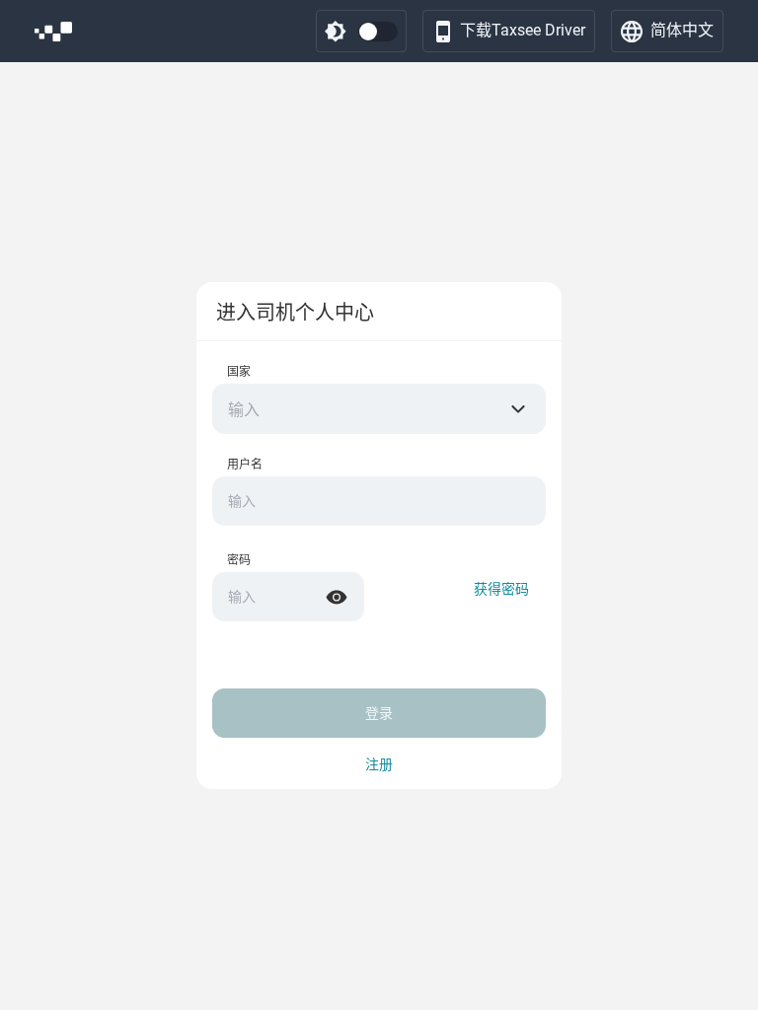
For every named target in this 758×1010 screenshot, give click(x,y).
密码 (239, 560)
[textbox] (379, 409)
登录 (379, 713)
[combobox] (379, 409)
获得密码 (501, 589)
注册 (379, 764)
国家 (239, 372)
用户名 (245, 464)
